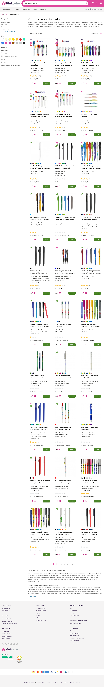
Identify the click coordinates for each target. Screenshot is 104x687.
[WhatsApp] (86, 9)
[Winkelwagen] (101, 3)
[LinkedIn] (8, 644)
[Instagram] (14, 644)
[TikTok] (17, 644)
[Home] (2, 14)
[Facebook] (5, 644)
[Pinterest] (11, 644)
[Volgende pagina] (76, 564)
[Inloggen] (97, 3)
